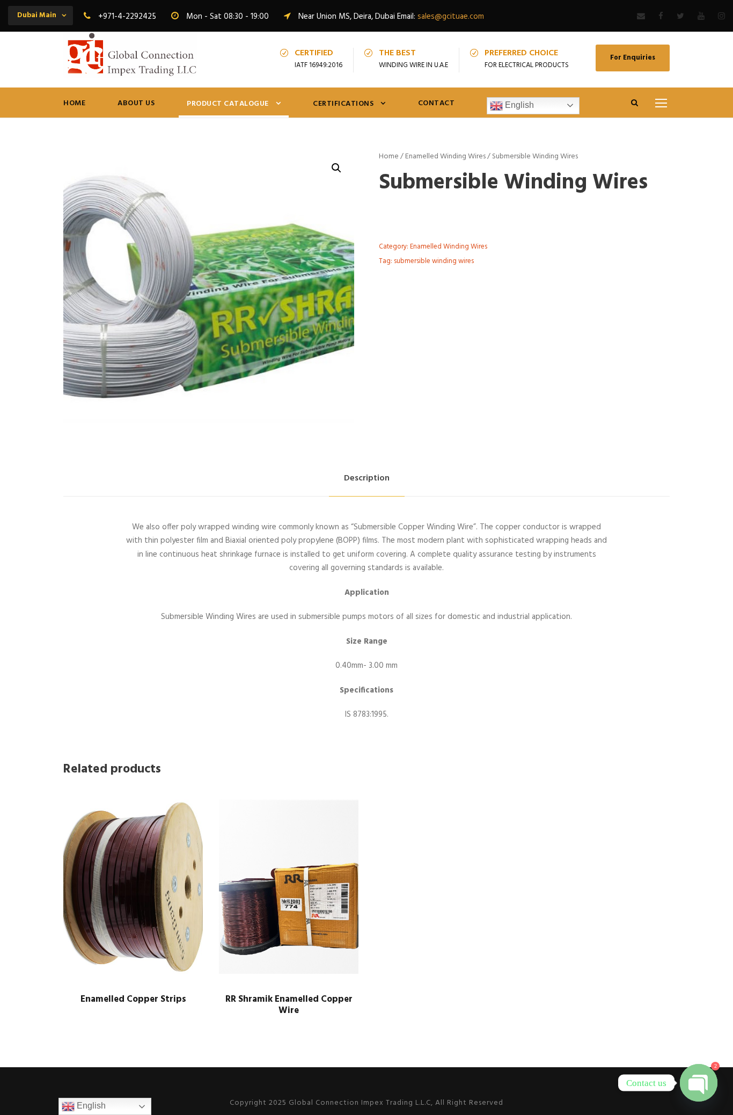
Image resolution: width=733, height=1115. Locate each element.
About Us (136, 103)
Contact (436, 103)
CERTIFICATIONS (343, 104)
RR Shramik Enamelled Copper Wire (289, 1004)
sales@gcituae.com (450, 16)
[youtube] (701, 16)
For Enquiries (632, 57)
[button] (336, 168)
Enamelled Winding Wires (445, 156)
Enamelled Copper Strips (133, 999)
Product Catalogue (228, 104)
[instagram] (721, 16)
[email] (641, 16)
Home (74, 103)
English (518, 105)
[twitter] (680, 16)
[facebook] (660, 16)
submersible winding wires (434, 261)
